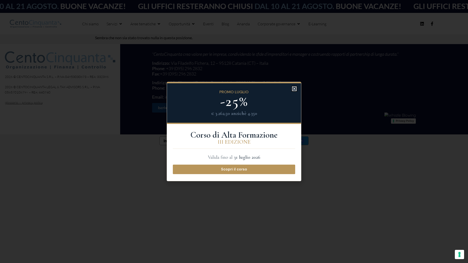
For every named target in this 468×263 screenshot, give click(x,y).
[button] (294, 89)
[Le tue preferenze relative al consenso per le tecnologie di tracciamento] (459, 254)
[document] (234, 131)
